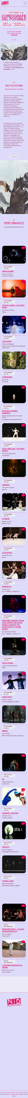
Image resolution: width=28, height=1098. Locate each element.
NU (3, 779)
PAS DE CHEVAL (7, 663)
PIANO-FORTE (7, 697)
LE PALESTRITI (7, 553)
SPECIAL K (6, 847)
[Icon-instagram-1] (15, 39)
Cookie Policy (7, 1094)
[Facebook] (10, 1078)
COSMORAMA (7, 377)
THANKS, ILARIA (8, 881)
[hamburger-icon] (25, 3)
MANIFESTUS (6, 587)
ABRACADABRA (8, 271)
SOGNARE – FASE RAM (10, 813)
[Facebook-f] (12, 39)
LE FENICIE (5, 519)
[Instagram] (13, 1078)
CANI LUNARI (6, 341)
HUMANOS (6, 485)
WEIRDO (5, 731)
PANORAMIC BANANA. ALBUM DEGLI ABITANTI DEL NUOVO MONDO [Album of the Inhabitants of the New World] (13, 625)
